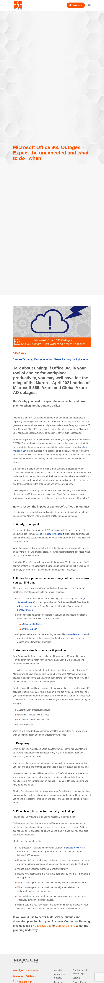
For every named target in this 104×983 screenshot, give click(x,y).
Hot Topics (77, 359)
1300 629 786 (43, 925)
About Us (58, 970)
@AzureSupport (29, 629)
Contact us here (65, 925)
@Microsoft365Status (32, 624)
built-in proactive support (52, 534)
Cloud (50, 359)
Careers (76, 978)
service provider (73, 848)
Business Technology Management (30, 359)
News (85, 359)
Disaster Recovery (62, 359)
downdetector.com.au (77, 634)
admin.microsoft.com (27, 606)
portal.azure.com (25, 610)
